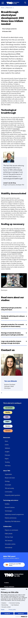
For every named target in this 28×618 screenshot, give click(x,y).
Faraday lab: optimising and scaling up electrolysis (13, 317)
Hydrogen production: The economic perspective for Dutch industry (12, 325)
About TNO (6, 470)
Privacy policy (12, 609)
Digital (7, 421)
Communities (8, 492)
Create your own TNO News (15, 564)
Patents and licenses (10, 518)
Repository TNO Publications (12, 521)
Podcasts (7, 455)
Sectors (7, 426)
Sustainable (9, 408)
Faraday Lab (20, 127)
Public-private (8, 533)
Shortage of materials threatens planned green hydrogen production (12, 334)
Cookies (6, 582)
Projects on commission (11, 530)
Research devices (10, 507)
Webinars (7, 448)
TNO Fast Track (9, 537)
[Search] (25, 2)
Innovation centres (10, 544)
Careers (7, 430)
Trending (7, 462)
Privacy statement (9, 586)
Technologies (8, 511)
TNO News (8, 465)
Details (2, 609)
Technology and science (10, 500)
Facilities (7, 504)
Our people (8, 485)
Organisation (8, 474)
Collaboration (7, 526)
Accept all (7, 613)
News (6, 441)
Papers (7, 458)
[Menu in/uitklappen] (2, 3)
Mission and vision (10, 478)
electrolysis (16, 128)
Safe (6, 417)
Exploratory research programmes (14, 514)
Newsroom (6, 437)
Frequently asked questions (12, 495)
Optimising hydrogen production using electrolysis (11, 308)
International (8, 547)
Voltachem (17, 230)
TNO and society (9, 488)
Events (7, 444)
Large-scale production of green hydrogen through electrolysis (11, 342)
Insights (7, 451)
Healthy (7, 412)
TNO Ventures (8, 540)
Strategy (7, 481)
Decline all (21, 613)
